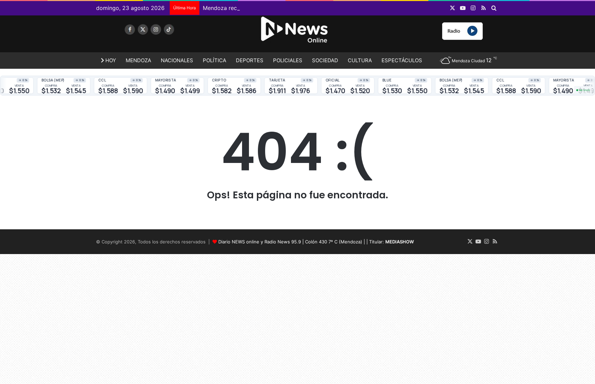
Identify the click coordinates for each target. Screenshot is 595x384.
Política (214, 60)
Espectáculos (402, 60)
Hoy (110, 60)
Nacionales (177, 60)
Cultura (360, 60)
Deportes (249, 60)
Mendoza (138, 60)
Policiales (287, 60)
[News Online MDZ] (159, 36)
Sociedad (325, 60)
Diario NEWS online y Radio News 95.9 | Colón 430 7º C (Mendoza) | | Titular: (316, 241)
